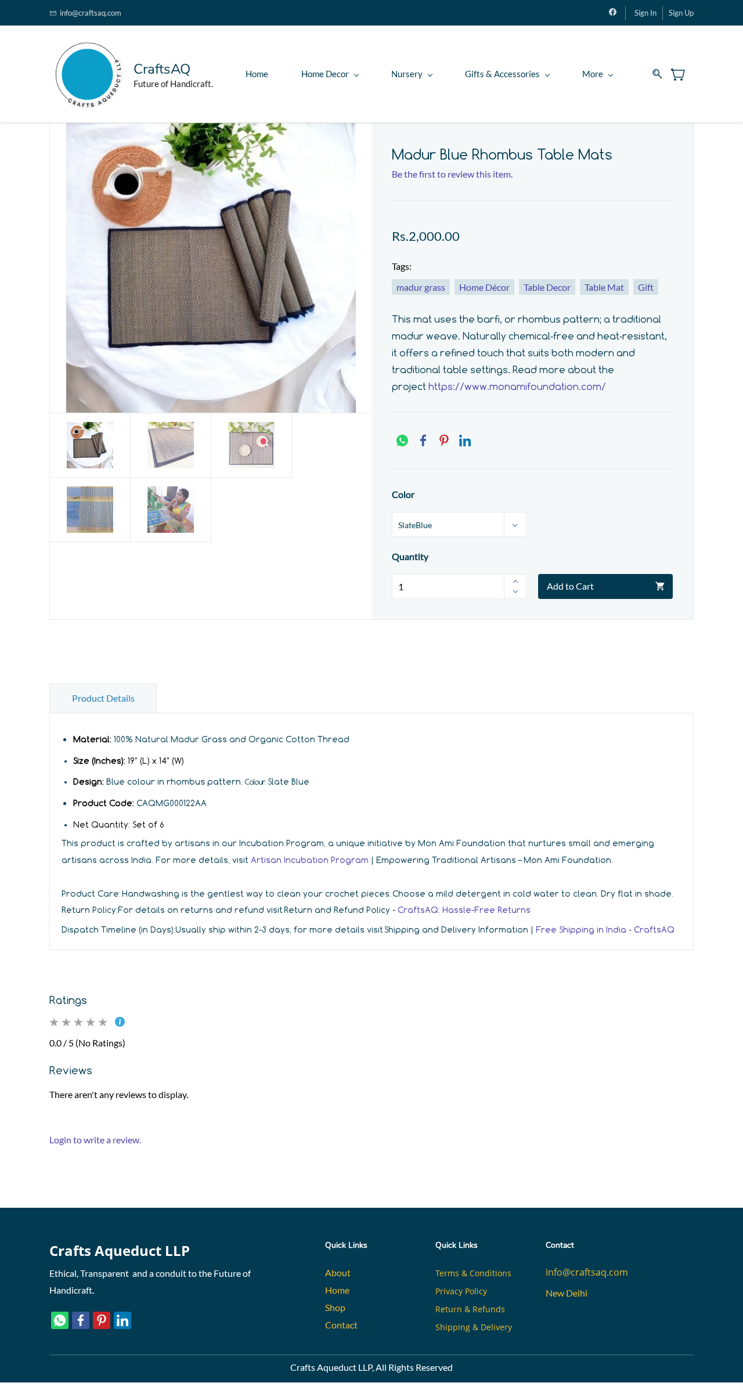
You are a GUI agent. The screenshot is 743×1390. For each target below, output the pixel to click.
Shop (335, 1307)
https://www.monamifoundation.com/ (517, 386)
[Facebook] (423, 440)
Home (337, 1289)
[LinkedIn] (465, 440)
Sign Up (681, 12)
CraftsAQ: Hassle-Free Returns (464, 910)
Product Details (103, 697)
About (338, 1272)
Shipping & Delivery (473, 1327)
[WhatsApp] (402, 440)
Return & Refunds (470, 1309)
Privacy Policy (461, 1291)
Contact (341, 1324)
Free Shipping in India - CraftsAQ (605, 929)
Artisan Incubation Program (310, 860)
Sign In (645, 12)
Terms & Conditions (473, 1273)
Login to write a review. (95, 1139)
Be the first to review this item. (452, 173)
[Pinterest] (444, 440)
